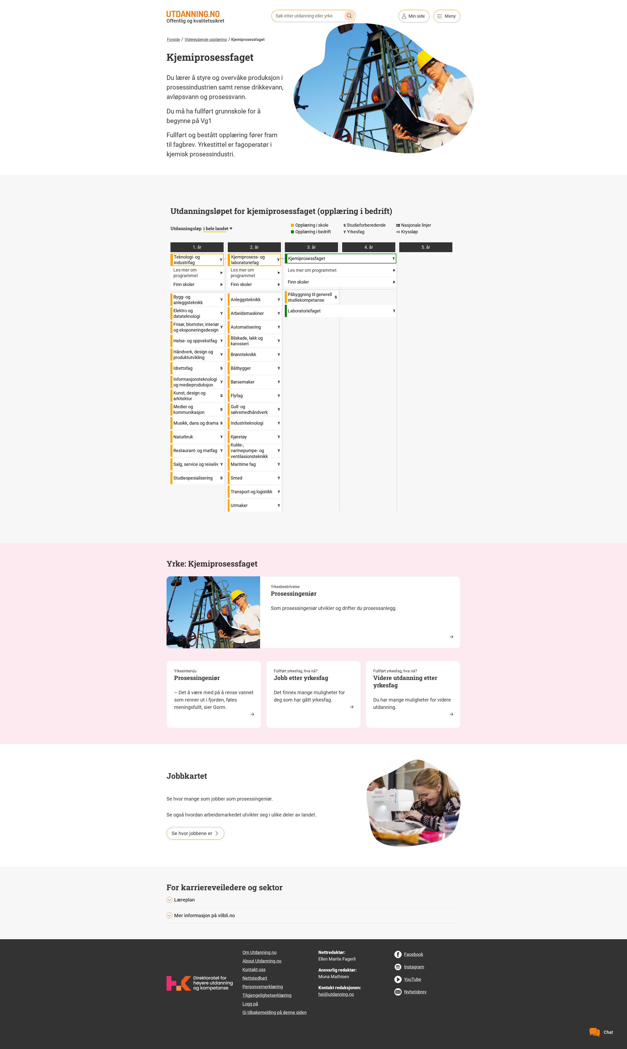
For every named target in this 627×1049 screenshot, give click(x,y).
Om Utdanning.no (259, 952)
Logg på (250, 1003)
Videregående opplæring (206, 39)
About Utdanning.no (261, 960)
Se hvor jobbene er (192, 833)
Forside (173, 39)
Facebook (413, 954)
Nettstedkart (254, 978)
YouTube (412, 979)
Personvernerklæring (262, 986)
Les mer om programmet (185, 272)
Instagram (414, 966)
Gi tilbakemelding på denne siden (274, 1012)
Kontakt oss (253, 969)
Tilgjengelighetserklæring (266, 995)
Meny (450, 16)
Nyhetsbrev (415, 991)
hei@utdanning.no (336, 994)
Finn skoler (183, 284)
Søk (349, 16)
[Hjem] (193, 13)
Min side (417, 16)
